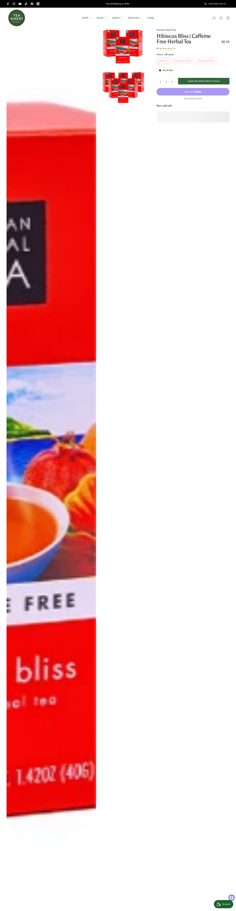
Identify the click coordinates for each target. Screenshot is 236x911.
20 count (163, 61)
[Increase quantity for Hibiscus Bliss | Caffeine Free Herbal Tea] (172, 82)
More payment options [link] (193, 98)
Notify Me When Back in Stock (204, 81)
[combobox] (216, 4)
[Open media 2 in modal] (123, 46)
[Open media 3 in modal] (123, 86)
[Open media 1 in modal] (51, 468)
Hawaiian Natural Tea (166, 29)
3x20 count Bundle (183, 61)
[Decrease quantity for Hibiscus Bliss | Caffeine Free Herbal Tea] (160, 82)
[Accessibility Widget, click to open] (231, 898)
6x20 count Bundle (206, 61)
